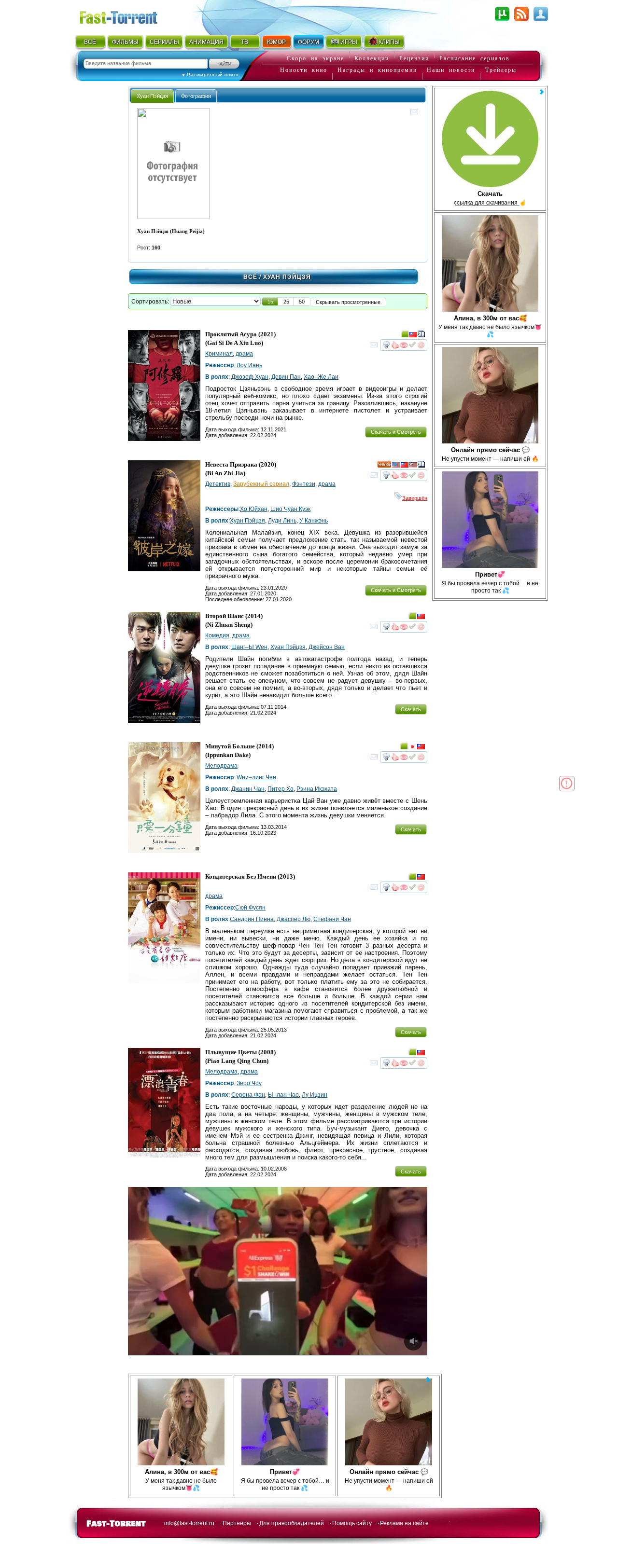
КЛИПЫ (389, 42)
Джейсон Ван (327, 647)
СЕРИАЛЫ (164, 42)
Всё (250, 277)
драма (244, 353)
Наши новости (451, 70)
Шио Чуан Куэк (290, 509)
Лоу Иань (249, 365)
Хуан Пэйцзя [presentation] (152, 96)
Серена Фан (248, 1094)
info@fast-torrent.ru (189, 1523)
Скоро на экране (315, 58)
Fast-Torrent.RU (128, 15)
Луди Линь (282, 520)
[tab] (152, 95)
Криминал (219, 353)
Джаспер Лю (293, 919)
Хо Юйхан (253, 509)
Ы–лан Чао (283, 1094)
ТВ (244, 42)
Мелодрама (221, 765)
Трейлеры (501, 70)
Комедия (217, 635)
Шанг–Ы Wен (249, 647)
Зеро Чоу (249, 1083)
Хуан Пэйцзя (247, 520)
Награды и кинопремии (377, 70)
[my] (413, 466)
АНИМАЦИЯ (206, 42)
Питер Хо (280, 789)
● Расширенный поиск (210, 74)
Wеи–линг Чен (256, 777)
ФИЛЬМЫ (125, 42)
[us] (396, 466)
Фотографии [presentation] (196, 96)
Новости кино (303, 70)
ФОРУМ (308, 42)
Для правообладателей (291, 1523)
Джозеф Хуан (249, 376)
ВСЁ (90, 42)
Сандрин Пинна (252, 919)
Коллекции (371, 58)
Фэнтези (303, 484)
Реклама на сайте (404, 1523)
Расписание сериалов (474, 58)
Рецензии (414, 58)
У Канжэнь (313, 520)
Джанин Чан (248, 789)
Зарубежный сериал (261, 484)
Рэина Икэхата (316, 789)
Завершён (414, 498)
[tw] (413, 335)
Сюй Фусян (250, 907)
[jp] (412, 747)
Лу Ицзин (314, 1094)
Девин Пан (286, 376)
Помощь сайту (352, 1523)
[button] (270, 301)
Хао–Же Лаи (321, 376)
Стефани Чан (332, 919)
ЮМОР (276, 42)
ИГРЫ (348, 42)
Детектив (217, 484)
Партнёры (237, 1523)
